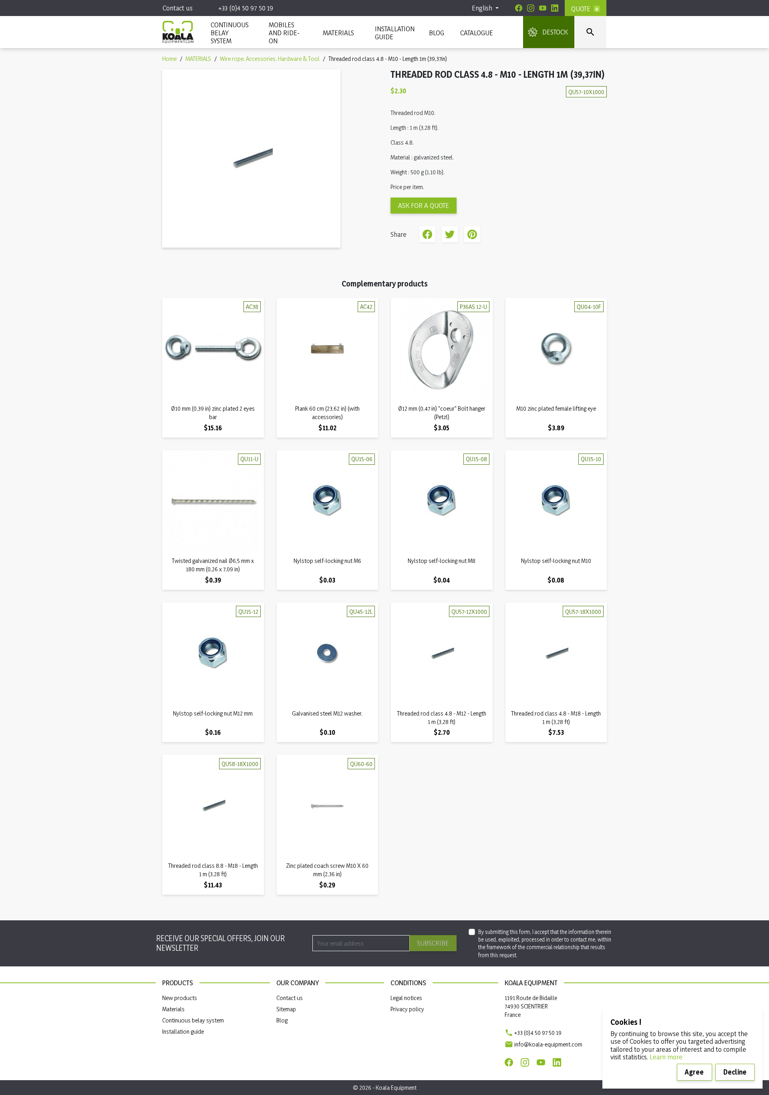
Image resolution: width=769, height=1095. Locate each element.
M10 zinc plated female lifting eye (556, 408)
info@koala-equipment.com (548, 1044)
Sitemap (286, 1009)
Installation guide (183, 1031)
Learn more (666, 1057)
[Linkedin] (554, 8)
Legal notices (406, 998)
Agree (694, 1072)
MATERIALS (338, 32)
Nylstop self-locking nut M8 (441, 561)
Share (427, 234)
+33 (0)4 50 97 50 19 (245, 8)
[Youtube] (542, 8)
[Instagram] (530, 8)
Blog (436, 32)
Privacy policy (407, 1009)
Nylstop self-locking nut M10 (556, 561)
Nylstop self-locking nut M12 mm (213, 713)
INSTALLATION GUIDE (394, 32)
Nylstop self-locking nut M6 (327, 561)
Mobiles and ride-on (284, 32)
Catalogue (476, 32)
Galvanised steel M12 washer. (327, 713)
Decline (735, 1072)
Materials (173, 1009)
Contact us (178, 8)
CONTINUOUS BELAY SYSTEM (229, 32)
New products (179, 998)
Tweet (450, 234)
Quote (580, 8)
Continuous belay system (193, 1020)
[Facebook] (518, 8)
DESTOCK (555, 32)
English (483, 8)
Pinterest (472, 234)
